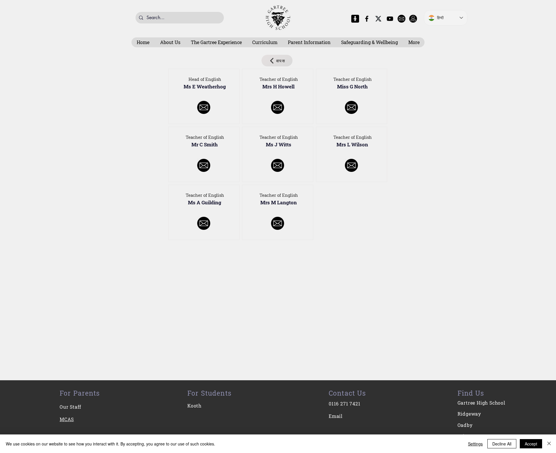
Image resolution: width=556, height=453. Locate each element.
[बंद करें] (549, 443)
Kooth (194, 406)
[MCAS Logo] (355, 19)
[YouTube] (390, 19)
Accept (531, 444)
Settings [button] (475, 444)
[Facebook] (367, 19)
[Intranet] (413, 19)
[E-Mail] (401, 19)
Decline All (501, 444)
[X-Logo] (378, 19)
